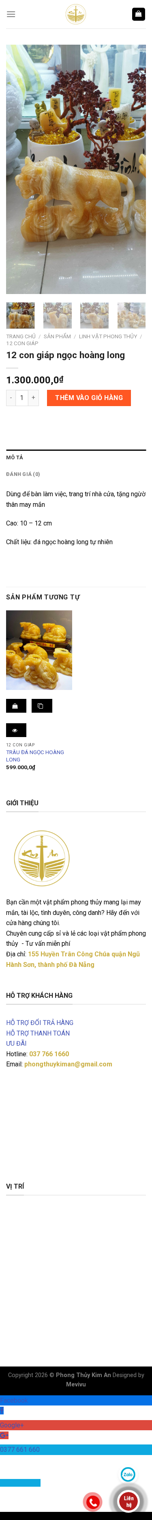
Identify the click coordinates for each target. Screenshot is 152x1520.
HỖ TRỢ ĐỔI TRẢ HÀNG (39, 1023)
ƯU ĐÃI (16, 1043)
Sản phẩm (57, 336)
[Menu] (11, 14)
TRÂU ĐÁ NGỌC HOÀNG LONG (35, 756)
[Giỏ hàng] (139, 14)
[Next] (133, 170)
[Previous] (19, 170)
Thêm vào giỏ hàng (89, 398)
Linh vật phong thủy (108, 336)
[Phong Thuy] (76, 14)
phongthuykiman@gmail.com (68, 1064)
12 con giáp (22, 343)
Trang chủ (21, 336)
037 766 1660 (49, 1054)
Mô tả (14, 457)
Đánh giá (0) (23, 474)
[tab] (76, 458)
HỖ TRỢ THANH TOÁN (38, 1033)
